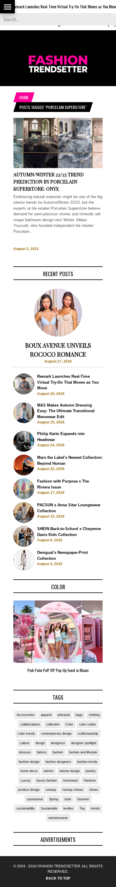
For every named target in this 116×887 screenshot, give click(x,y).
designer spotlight (83, 743)
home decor (29, 771)
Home (24, 97)
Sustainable (49, 808)
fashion (58, 752)
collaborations (30, 724)
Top (82, 808)
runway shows (72, 789)
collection (52, 724)
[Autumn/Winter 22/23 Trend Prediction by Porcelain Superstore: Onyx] (58, 167)
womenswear (58, 818)
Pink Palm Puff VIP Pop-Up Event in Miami (58, 670)
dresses (25, 752)
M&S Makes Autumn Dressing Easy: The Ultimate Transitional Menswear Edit (66, 411)
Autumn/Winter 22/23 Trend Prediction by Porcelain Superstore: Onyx (48, 181)
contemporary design (56, 733)
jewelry (91, 771)
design (40, 743)
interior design (69, 771)
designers (58, 743)
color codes (87, 724)
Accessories (26, 715)
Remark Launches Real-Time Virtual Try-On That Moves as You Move (56, 6)
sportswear (35, 799)
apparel (46, 715)
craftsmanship (88, 733)
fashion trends (87, 761)
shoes (93, 789)
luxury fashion (47, 780)
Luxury (26, 780)
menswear (70, 780)
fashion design (29, 761)
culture (24, 743)
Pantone (90, 780)
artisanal (63, 715)
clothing (94, 715)
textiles (68, 808)
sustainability (25, 808)
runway (51, 789)
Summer (83, 799)
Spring (53, 799)
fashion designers (58, 761)
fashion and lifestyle (83, 752)
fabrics (42, 752)
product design (29, 789)
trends (95, 808)
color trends (26, 733)
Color (69, 724)
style (67, 799)
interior (49, 771)
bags (79, 715)
